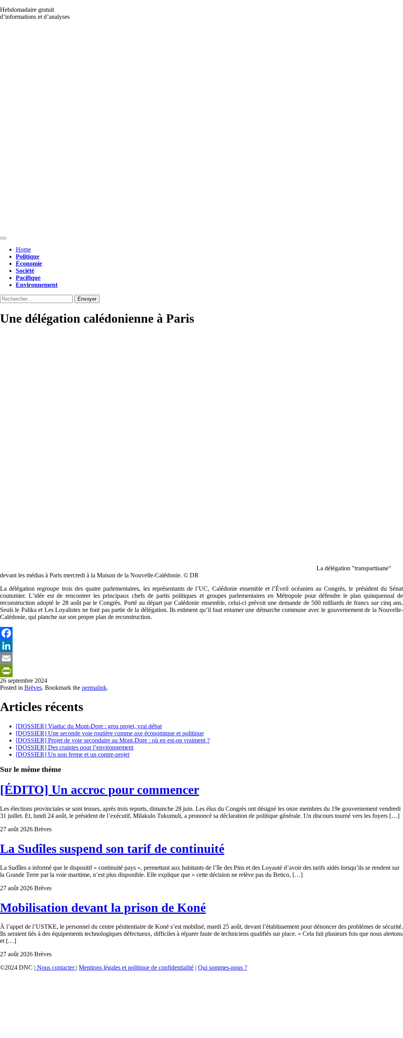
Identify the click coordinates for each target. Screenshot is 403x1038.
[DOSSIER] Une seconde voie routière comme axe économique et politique (110, 733)
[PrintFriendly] (201, 671)
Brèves (33, 687)
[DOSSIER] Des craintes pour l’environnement (74, 747)
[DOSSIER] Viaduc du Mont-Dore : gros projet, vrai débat (89, 726)
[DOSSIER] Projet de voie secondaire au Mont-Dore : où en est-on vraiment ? (113, 740)
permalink (94, 687)
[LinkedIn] (201, 645)
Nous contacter (55, 967)
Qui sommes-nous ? (222, 967)
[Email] (201, 658)
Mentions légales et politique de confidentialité (136, 967)
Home (23, 249)
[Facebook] (201, 633)
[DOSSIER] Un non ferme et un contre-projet (72, 754)
